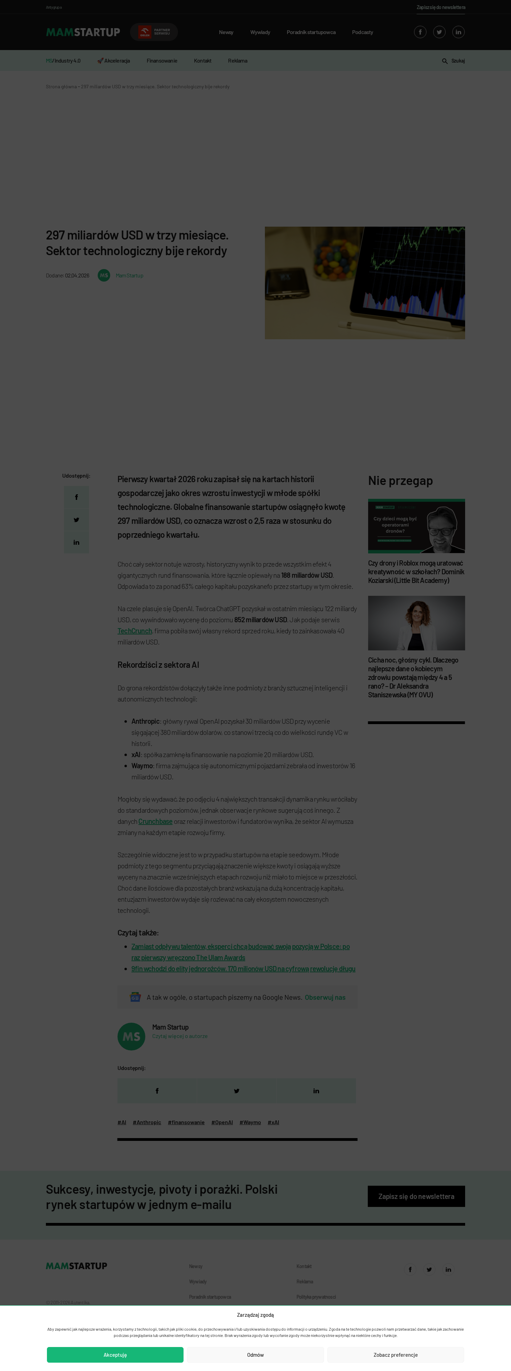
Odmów (255, 1355)
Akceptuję (115, 1355)
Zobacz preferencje (396, 1355)
